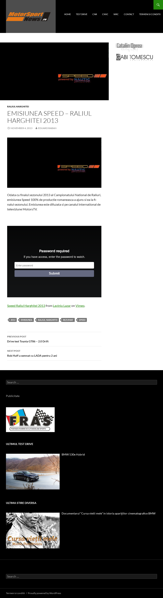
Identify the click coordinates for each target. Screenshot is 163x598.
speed (82, 320)
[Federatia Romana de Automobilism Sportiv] (30, 419)
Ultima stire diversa (21, 503)
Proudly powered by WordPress (44, 593)
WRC (116, 14)
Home (67, 14)
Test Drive (81, 14)
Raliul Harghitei (18, 106)
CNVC (105, 14)
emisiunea (26, 320)
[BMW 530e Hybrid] (33, 471)
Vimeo (80, 305)
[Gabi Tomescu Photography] (134, 57)
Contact (129, 14)
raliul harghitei (47, 320)
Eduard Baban (47, 128)
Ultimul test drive (19, 444)
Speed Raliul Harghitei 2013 (26, 305)
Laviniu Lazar (62, 305)
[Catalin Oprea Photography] (129, 47)
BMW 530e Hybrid (73, 454)
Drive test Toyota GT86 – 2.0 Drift (28, 339)
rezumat (68, 320)
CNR (94, 14)
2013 (13, 320)
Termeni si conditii (149, 14)
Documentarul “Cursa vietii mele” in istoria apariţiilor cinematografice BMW (108, 513)
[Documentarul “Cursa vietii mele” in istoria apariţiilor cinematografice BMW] (33, 530)
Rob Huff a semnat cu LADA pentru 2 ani (32, 353)
